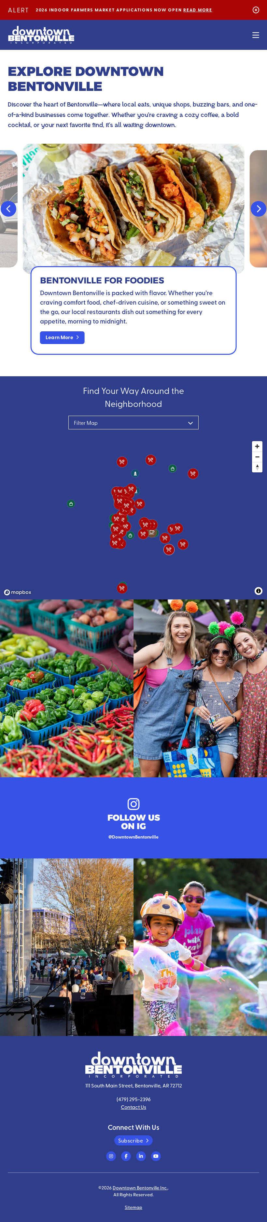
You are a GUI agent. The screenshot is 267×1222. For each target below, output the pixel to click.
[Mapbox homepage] (17, 592)
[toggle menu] (255, 35)
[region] (133, 518)
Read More (197, 10)
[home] (41, 35)
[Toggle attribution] (258, 591)
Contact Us (133, 1106)
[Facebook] (126, 1156)
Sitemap (133, 1207)
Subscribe (130, 1140)
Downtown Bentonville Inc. (140, 1187)
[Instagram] (111, 1156)
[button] (8, 209)
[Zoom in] (257, 446)
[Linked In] (141, 1156)
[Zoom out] (257, 457)
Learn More (59, 337)
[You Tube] (156, 1156)
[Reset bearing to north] (257, 467)
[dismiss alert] (256, 9)
